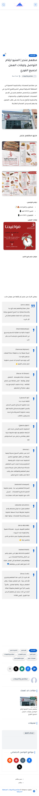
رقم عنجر (33, 55)
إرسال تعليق (29, 733)
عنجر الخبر (33, 654)
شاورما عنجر (13, 650)
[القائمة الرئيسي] (35, 4)
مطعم (20, 782)
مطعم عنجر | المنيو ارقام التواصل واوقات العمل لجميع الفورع (28, 712)
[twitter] (19, 766)
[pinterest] (16, 760)
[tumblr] (22, 760)
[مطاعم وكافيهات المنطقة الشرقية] (19, 4)
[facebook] (29, 760)
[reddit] (9, 760)
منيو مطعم (18, 779)
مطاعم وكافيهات (27, 76)
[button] (28, 668)
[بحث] (3, 4)
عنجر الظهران (22, 654)
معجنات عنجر (32, 658)
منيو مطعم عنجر (19, 658)
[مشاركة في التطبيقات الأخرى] (10, 668)
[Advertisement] (19, 32)
